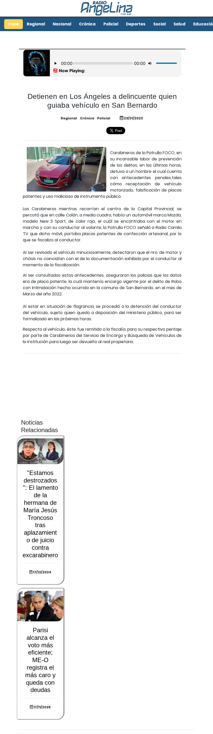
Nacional (62, 24)
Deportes (135, 24)
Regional (36, 24)
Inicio (13, 24)
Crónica (87, 24)
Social (159, 24)
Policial (110, 24)
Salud (179, 24)
